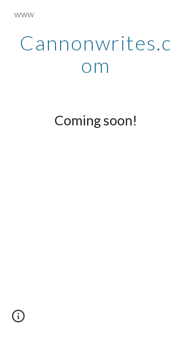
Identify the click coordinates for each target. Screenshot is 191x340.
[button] (18, 319)
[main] (96, 54)
